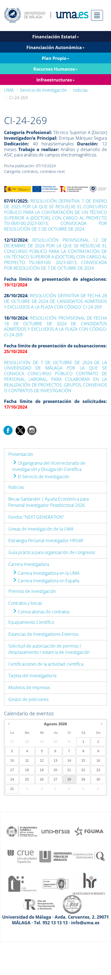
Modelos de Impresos (29, 687)
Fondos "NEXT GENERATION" (36, 517)
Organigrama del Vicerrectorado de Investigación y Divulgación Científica (48, 466)
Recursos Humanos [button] (54, 69)
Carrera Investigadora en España (48, 581)
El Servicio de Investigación (43, 477)
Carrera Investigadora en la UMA (48, 573)
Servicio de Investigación (43, 90)
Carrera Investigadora (28, 564)
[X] (20, 430)
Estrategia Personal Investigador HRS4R (45, 540)
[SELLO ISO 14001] (55, 883)
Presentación (20, 454)
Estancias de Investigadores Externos (43, 634)
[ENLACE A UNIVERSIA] (55, 831)
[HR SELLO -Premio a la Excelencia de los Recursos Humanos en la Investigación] (89, 883)
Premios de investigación (32, 591)
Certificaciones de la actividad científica (45, 664)
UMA (9, 90)
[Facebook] (8, 430)
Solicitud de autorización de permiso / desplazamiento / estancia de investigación (49, 649)
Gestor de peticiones (28, 699)
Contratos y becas (25, 603)
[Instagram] (32, 430)
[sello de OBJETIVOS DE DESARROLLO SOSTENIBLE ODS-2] (22, 831)
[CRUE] (22, 856)
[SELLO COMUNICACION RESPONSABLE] (89, 856)
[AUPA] (55, 856)
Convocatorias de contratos (43, 612)
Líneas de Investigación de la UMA (41, 529)
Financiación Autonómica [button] (54, 47)
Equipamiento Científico (31, 622)
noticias (80, 90)
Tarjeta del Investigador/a (32, 676)
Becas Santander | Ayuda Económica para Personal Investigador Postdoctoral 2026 (48, 502)
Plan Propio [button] (54, 58)
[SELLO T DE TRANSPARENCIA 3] (22, 883)
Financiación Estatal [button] (54, 37)
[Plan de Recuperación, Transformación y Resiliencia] (39, 904)
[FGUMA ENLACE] (89, 831)
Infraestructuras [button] (54, 80)
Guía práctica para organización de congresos (51, 552)
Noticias (16, 487)
